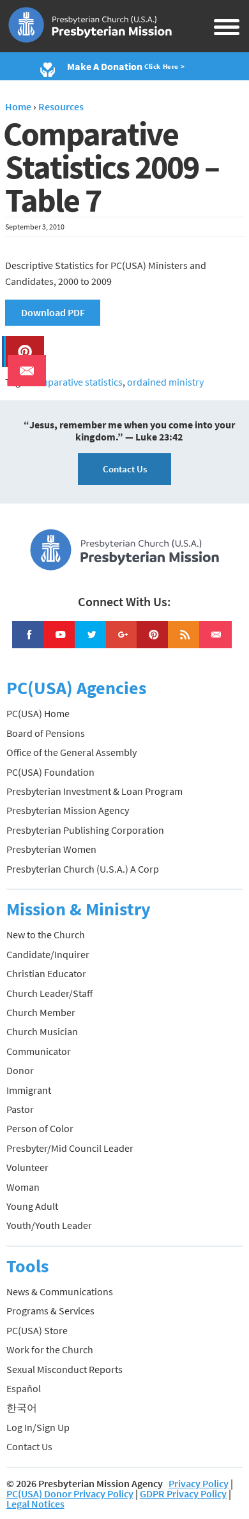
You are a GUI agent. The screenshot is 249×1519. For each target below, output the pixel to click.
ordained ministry (165, 381)
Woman (23, 1187)
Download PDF (53, 312)
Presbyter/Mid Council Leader (69, 1148)
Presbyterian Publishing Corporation (85, 830)
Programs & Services (50, 1310)
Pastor (20, 1109)
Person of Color (39, 1128)
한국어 (21, 1407)
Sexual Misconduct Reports (64, 1369)
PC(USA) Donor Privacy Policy (69, 1493)
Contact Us (125, 469)
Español (23, 1388)
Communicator (38, 1051)
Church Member (40, 1012)
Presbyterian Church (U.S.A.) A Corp (82, 868)
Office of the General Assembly (71, 752)
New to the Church (45, 934)
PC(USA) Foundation (50, 772)
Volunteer (27, 1167)
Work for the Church (49, 1349)
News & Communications (59, 1291)
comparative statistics (76, 381)
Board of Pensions (45, 733)
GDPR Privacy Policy (183, 1493)
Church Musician (42, 1031)
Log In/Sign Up (38, 1427)
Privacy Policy (199, 1483)
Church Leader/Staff (49, 993)
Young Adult (32, 1206)
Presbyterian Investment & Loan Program (94, 791)
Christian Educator (46, 973)
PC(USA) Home (38, 713)
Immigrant (28, 1090)
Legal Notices (35, 1503)
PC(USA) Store (37, 1330)
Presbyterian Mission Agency (67, 810)
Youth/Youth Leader (49, 1225)
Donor (20, 1070)
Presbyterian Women (51, 849)
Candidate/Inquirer (47, 954)
